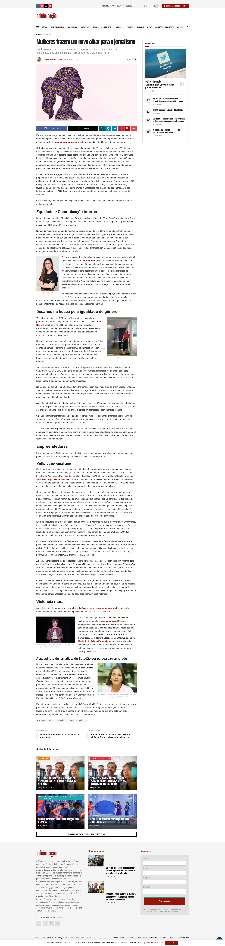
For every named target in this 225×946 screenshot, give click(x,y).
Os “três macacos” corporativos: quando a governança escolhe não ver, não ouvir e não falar (120, 870)
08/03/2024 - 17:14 (70, 59)
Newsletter (169, 27)
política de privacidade (153, 943)
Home (38, 35)
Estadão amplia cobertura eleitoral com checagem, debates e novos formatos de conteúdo (57, 781)
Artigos (119, 27)
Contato (172, 938)
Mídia (95, 27)
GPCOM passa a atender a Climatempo (168, 110)
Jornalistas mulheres (78, 720)
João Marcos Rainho (53, 59)
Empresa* (147, 877)
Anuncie (180, 27)
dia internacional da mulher (54, 720)
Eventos (130, 27)
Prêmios (45, 27)
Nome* (146, 859)
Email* (146, 868)
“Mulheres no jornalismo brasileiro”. (54, 479)
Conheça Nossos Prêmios (177, 6)
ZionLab (88, 938)
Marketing (85, 27)
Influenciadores (57, 27)
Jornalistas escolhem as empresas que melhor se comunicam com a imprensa (169, 120)
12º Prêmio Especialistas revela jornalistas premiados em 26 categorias (169, 100)
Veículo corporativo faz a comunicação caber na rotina (59, 820)
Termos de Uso (183, 938)
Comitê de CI (142, 938)
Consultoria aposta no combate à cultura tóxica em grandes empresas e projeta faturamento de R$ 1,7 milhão (109, 781)
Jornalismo (72, 27)
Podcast (140, 27)
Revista (149, 27)
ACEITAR (171, 943)
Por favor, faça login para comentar (86, 834)
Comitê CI (158, 27)
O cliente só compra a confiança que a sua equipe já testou (109, 820)
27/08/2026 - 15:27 (45, 826)
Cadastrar (165, 901)
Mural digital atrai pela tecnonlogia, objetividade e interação (167, 131)
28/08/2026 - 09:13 (98, 787)
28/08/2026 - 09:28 (45, 787)
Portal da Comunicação (55, 938)
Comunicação (106, 27)
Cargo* (146, 887)
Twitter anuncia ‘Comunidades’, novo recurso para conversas (159, 84)
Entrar (147, 6)
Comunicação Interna (100, 758)
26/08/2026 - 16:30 (98, 826)
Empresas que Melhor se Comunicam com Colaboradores (56, 797)
